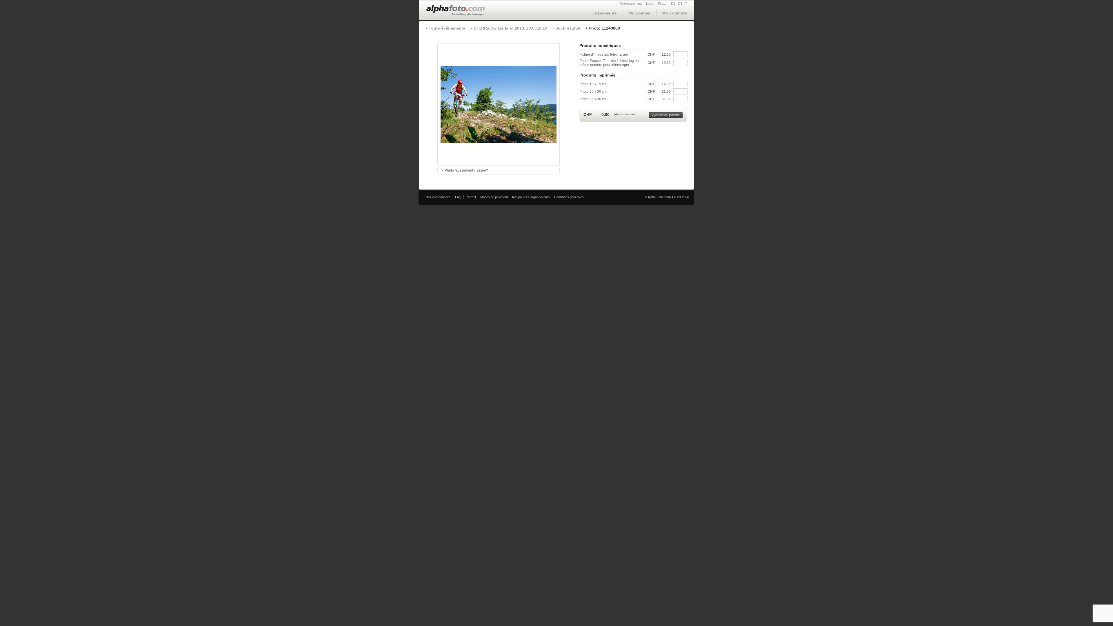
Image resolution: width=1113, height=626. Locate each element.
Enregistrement (631, 3)
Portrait (471, 197)
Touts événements (447, 28)
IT (685, 3)
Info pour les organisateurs (531, 197)
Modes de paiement (494, 197)
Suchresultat (568, 28)
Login (650, 3)
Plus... (662, 3)
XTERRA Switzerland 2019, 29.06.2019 (510, 28)
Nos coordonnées (438, 197)
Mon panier (639, 13)
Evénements (604, 13)
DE (673, 3)
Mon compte (674, 13)
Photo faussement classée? (466, 170)
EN (680, 3)
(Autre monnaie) (625, 114)
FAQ (458, 197)
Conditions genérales (569, 197)
